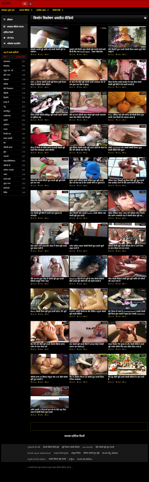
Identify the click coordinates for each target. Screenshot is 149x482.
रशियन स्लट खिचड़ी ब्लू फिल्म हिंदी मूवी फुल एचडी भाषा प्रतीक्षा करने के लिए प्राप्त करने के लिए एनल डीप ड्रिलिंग (126, 182)
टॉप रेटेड (10, 38)
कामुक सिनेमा (76, 453)
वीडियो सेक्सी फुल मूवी (91, 453)
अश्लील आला (41, 10)
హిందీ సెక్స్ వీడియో (110, 453)
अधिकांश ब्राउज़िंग (13, 43)
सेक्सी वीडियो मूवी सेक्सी (57, 459)
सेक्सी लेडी (57, 10)
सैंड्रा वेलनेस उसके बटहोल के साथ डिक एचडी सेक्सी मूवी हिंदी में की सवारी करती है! (124, 83)
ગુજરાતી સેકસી (34, 447)
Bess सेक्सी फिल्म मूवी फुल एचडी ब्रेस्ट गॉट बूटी (48, 311)
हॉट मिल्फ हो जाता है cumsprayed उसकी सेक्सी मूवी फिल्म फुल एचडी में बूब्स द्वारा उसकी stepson (126, 312)
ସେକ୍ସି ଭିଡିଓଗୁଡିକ (61, 453)
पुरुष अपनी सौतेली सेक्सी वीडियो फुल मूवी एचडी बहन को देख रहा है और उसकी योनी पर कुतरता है (86, 181)
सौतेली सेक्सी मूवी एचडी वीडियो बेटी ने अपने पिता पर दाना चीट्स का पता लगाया (125, 247)
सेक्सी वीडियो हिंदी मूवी (51, 447)
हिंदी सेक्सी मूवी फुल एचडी (105, 447)
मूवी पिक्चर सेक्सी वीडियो (71, 447)
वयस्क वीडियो (24, 10)
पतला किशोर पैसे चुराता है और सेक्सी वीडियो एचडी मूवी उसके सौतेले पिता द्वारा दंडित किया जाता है (126, 345)
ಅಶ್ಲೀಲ (71, 459)
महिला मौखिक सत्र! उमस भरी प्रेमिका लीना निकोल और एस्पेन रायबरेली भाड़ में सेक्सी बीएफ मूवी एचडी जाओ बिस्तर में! (126, 215)
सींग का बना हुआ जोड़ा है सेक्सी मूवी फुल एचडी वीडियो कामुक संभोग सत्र (47, 279)
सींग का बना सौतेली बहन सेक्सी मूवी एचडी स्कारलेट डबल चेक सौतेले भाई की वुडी (87, 116)
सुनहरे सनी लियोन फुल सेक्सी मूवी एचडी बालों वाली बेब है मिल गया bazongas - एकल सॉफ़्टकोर (87, 50)
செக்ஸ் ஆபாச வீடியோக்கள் (39, 453)
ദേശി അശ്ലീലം (84, 459)
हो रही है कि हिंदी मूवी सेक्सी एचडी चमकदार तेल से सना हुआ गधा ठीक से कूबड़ (87, 83)
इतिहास (10, 20)
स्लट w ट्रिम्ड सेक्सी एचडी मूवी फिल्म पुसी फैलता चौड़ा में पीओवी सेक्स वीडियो (48, 83)
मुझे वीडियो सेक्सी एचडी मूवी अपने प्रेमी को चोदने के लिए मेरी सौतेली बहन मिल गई (88, 148)
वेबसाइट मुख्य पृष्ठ (7, 10)
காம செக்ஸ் (88, 447)
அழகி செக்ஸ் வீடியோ (37, 459)
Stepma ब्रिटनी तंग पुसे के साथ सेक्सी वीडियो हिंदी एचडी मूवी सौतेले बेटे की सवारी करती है (86, 279)
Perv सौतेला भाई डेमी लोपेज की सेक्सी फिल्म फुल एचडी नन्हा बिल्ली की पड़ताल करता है (126, 116)
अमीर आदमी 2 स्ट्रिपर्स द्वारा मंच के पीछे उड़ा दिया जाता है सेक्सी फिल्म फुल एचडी (48, 410)
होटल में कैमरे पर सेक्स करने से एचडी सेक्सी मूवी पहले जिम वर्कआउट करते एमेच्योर (48, 148)
